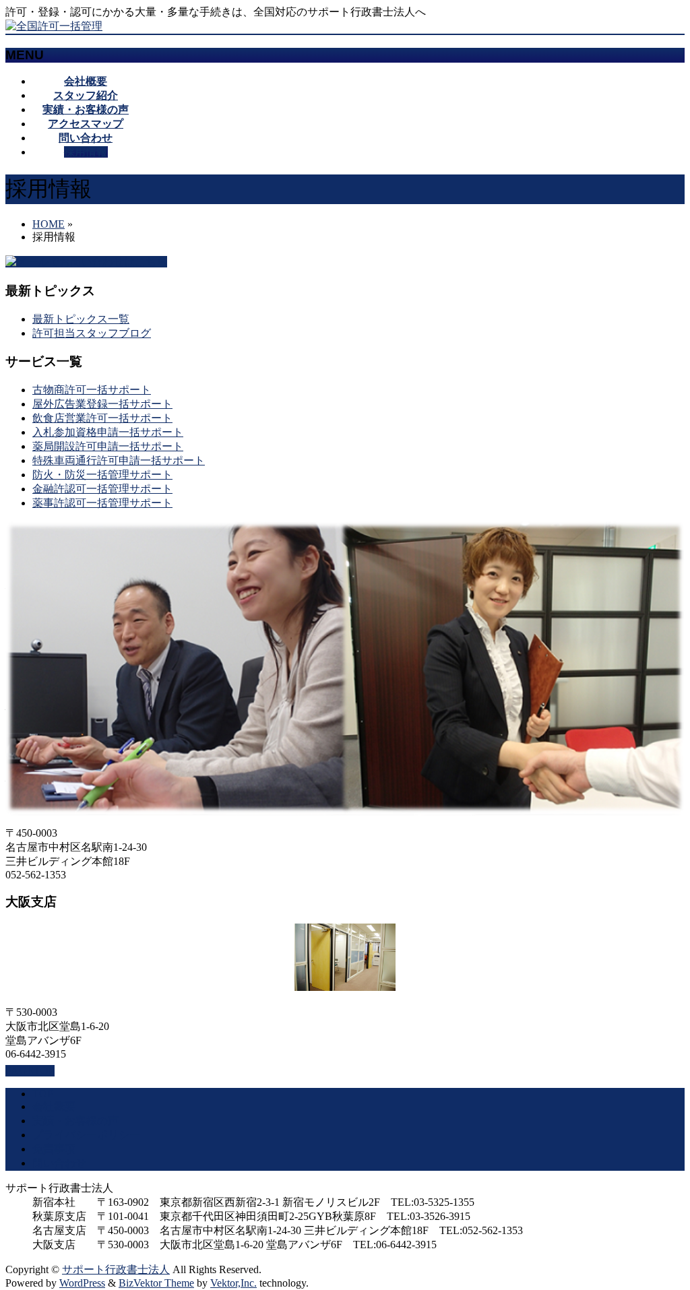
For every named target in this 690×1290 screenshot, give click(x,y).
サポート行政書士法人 (116, 1269)
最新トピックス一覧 (80, 319)
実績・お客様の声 (75, 1120)
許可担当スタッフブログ (91, 333)
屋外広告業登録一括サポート (102, 404)
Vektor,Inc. (233, 1283)
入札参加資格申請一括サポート (107, 432)
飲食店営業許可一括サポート (102, 418)
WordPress (82, 1283)
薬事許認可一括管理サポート (102, 503)
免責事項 (53, 1149)
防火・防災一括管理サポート (102, 474)
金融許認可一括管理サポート (102, 488)
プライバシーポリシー (86, 1134)
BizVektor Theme (156, 1283)
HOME (48, 224)
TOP (42, 1093)
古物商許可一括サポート (91, 389)
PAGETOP (30, 1070)
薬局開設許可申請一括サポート (107, 446)
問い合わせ (59, 1163)
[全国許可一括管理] (53, 26)
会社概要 (53, 1106)
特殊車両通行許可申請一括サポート (118, 460)
